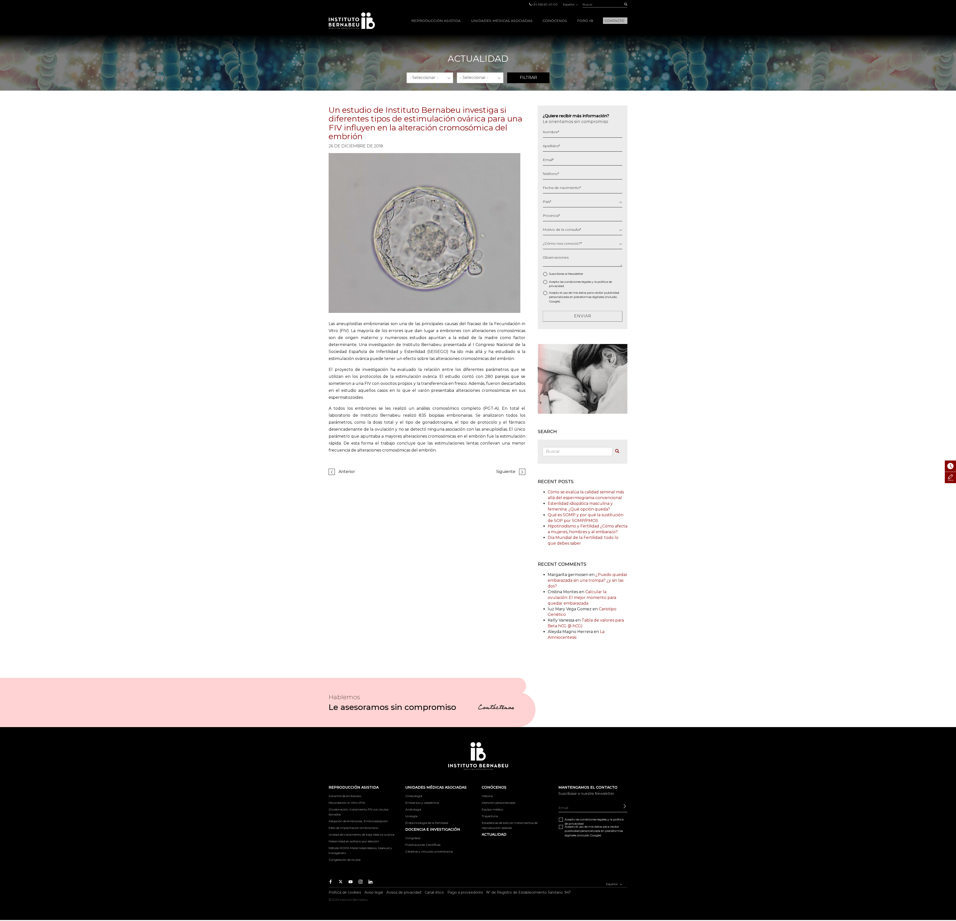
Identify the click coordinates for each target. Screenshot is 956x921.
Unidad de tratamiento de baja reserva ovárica (361, 834)
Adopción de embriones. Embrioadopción (358, 821)
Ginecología (413, 796)
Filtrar (528, 77)
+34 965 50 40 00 (545, 4)
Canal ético (434, 892)
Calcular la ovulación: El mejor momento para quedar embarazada (582, 597)
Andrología (413, 809)
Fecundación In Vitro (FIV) (347, 803)
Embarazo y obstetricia (422, 803)
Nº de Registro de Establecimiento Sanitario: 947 (528, 892)
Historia (487, 796)
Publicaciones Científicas (422, 845)
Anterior (347, 471)
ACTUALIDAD (494, 834)
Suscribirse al (566, 274)
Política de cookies (345, 892)
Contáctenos (496, 708)
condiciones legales (577, 282)
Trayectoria (490, 816)
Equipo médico (492, 809)
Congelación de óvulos (344, 860)
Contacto (614, 20)
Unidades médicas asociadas (502, 20)
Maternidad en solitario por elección (354, 841)
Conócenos (554, 20)
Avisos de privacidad (403, 892)
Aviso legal (373, 892)
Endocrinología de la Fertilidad (426, 823)
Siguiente (505, 471)
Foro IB (585, 20)
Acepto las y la (580, 284)
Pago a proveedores (465, 892)
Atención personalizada (498, 803)
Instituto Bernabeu (352, 20)
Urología (411, 816)
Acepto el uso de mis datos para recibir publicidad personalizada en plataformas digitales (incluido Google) (584, 297)
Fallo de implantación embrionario (353, 828)
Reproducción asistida (436, 20)
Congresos (412, 838)
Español (569, 4)
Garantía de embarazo (345, 796)
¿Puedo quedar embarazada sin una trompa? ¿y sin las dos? (587, 580)
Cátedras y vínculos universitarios (429, 851)
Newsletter (575, 274)
